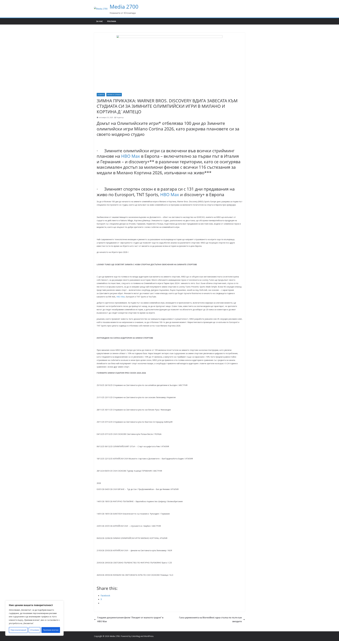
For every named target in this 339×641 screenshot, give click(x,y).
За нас (99, 21)
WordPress (148, 636)
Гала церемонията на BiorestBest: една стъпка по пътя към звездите (210, 619)
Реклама (111, 21)
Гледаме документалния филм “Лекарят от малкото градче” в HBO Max (130, 619)
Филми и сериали (114, 95)
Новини (101, 95)
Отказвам (34, 630)
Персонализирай (18, 630)
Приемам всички (51, 630)
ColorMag (135, 636)
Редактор (120, 117)
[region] (34, 618)
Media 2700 (124, 6)
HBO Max (130, 156)
